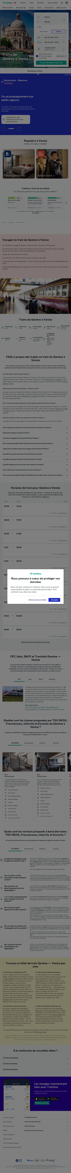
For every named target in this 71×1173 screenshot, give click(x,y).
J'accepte (54, 600)
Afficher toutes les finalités (37, 600)
